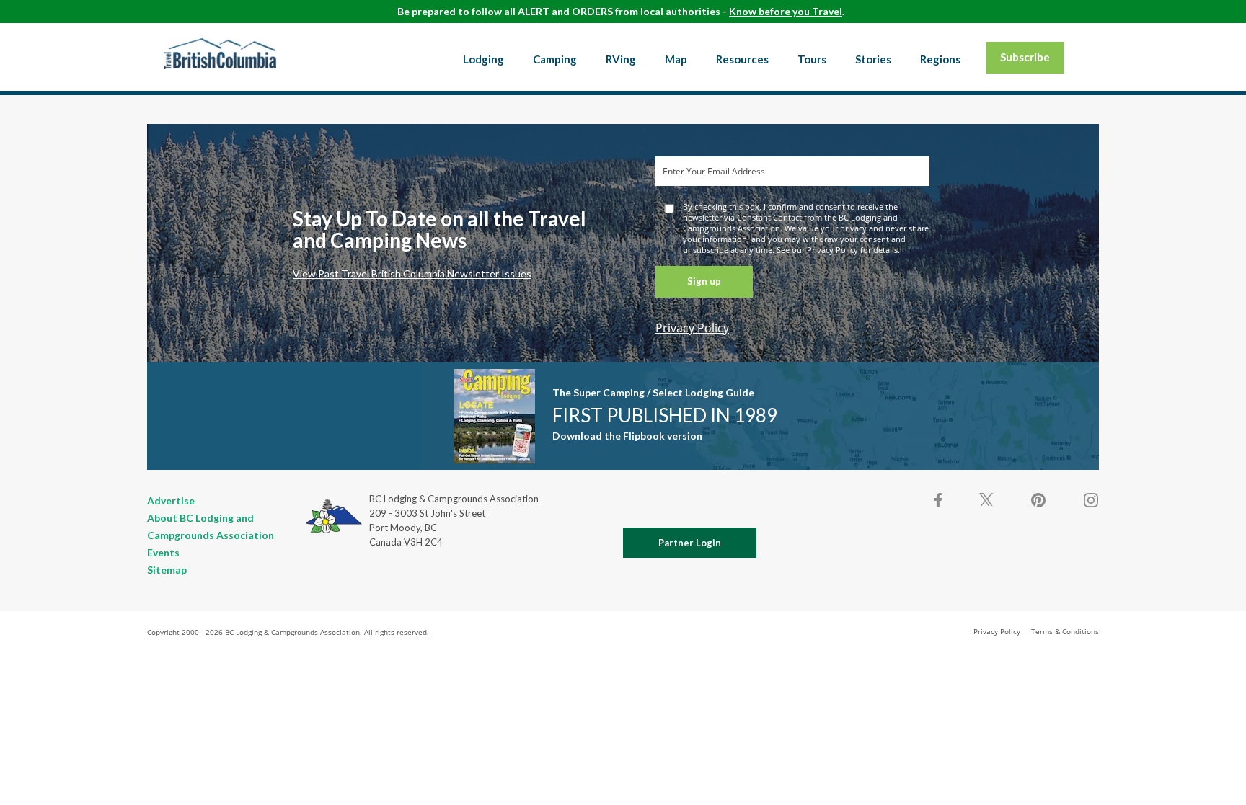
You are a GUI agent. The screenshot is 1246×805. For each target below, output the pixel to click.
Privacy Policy (692, 328)
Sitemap (167, 570)
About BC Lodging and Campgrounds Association (210, 526)
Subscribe (1025, 56)
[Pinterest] (1038, 500)
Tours (811, 59)
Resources (742, 59)
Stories (873, 59)
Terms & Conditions (1065, 631)
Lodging (483, 59)
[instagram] (1090, 500)
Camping (555, 59)
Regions (940, 59)
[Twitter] (986, 499)
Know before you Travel (785, 11)
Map (676, 59)
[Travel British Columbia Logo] (220, 53)
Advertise (171, 500)
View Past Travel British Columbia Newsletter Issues (412, 273)
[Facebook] (938, 500)
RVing (621, 59)
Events (163, 552)
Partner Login (689, 542)
